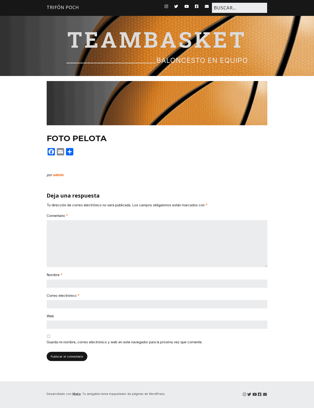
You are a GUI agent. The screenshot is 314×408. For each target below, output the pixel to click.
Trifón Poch (63, 7)
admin (58, 175)
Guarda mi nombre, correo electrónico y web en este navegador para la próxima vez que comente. (125, 342)
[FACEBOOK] (197, 6)
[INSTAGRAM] (168, 6)
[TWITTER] (176, 6)
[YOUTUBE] (186, 6)
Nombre (54, 275)
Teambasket (157, 39)
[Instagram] (244, 394)
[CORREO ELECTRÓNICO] (207, 6)
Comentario (57, 215)
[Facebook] (259, 394)
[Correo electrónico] (265, 394)
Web (50, 316)
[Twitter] (249, 394)
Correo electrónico (63, 295)
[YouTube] (254, 394)
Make (76, 394)
